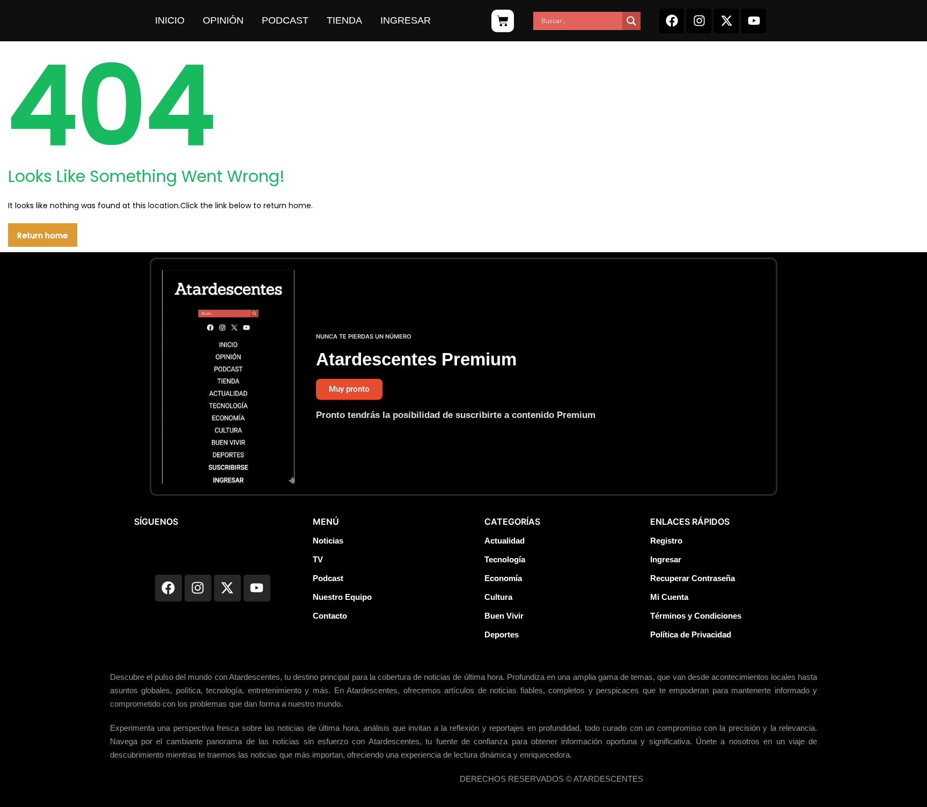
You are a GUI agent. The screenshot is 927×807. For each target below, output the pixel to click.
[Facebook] (671, 21)
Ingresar (405, 20)
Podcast (285, 20)
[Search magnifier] (631, 21)
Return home (42, 235)
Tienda (344, 20)
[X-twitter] (726, 21)
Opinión (223, 20)
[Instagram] (699, 21)
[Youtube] (753, 21)
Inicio (170, 20)
